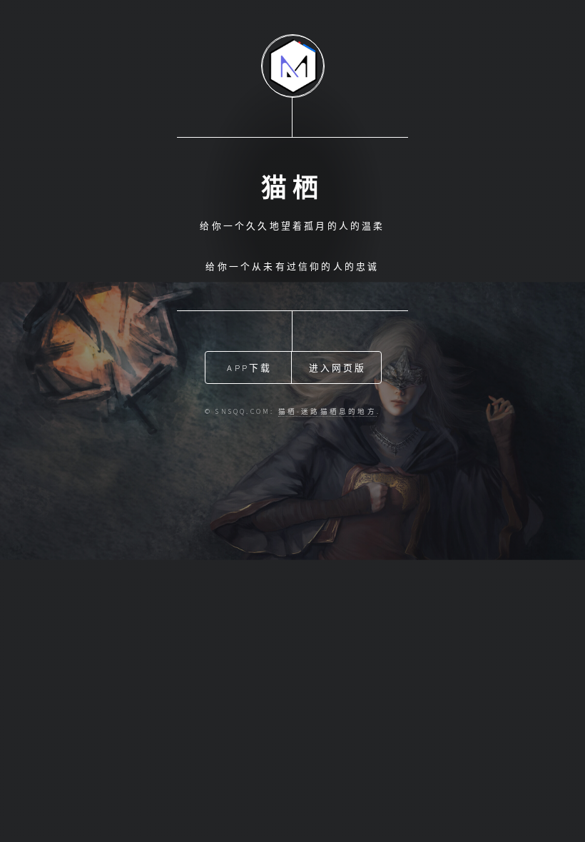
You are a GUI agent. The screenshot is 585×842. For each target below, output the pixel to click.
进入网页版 (338, 367)
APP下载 (249, 367)
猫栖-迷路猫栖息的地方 (327, 411)
